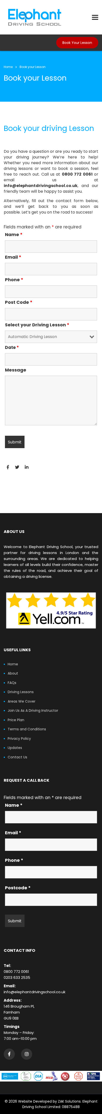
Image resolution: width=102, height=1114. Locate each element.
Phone (14, 279)
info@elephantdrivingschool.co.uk (34, 991)
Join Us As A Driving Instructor (33, 711)
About (13, 673)
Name (14, 234)
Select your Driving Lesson (37, 324)
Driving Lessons (21, 692)
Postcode (18, 887)
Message (15, 370)
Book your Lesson (77, 42)
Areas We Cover (21, 701)
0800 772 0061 (16, 971)
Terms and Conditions (27, 729)
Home (8, 67)
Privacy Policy (19, 739)
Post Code (18, 302)
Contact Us (17, 757)
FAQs (12, 683)
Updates (15, 748)
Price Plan (16, 720)
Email (13, 257)
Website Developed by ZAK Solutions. (49, 1101)
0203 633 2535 (17, 977)
